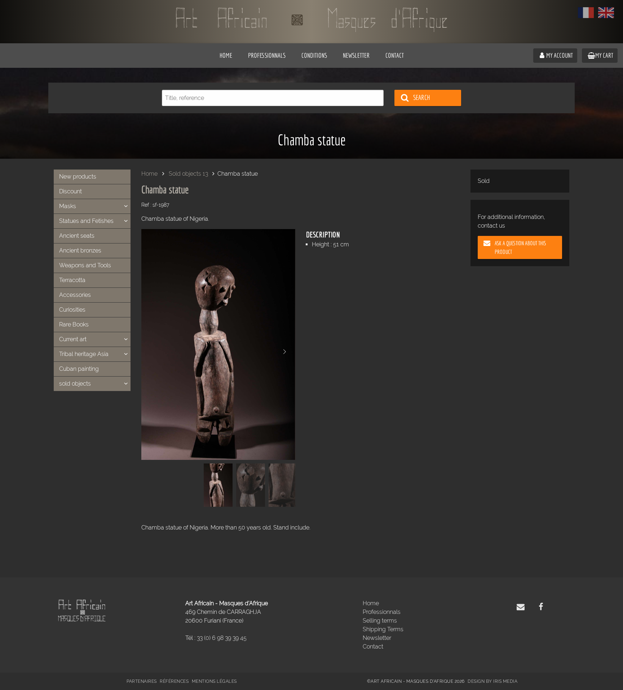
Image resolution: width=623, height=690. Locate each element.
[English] (606, 12)
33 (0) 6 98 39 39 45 (222, 637)
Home (149, 173)
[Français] (586, 12)
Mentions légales (214, 681)
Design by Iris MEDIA (492, 681)
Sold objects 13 (188, 173)
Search (421, 97)
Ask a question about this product (520, 247)
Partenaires (142, 681)
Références (174, 681)
